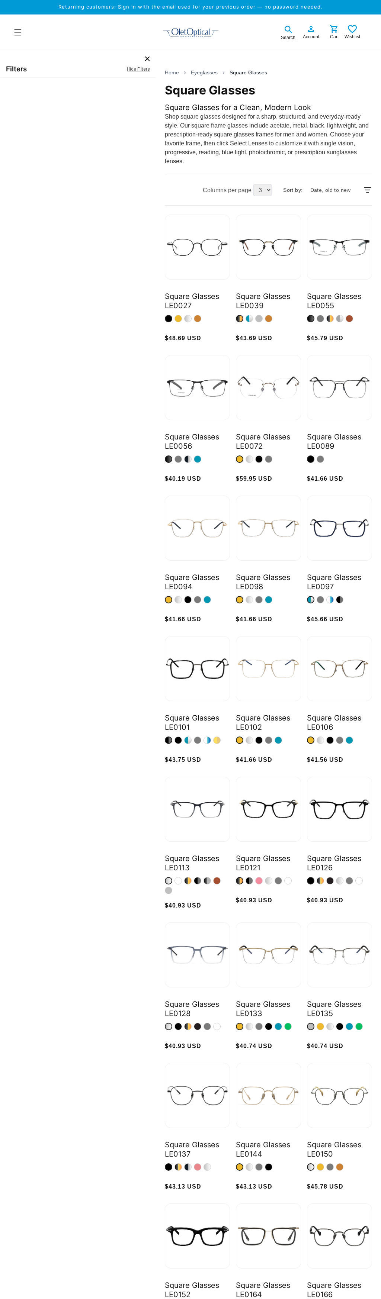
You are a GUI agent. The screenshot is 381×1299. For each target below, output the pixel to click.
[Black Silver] (188, 459)
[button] (288, 32)
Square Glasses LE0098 (263, 582)
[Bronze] (197, 318)
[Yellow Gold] (217, 740)
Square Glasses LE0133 (263, 1009)
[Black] (168, 318)
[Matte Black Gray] (207, 880)
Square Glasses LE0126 (334, 863)
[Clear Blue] (330, 599)
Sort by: (292, 190)
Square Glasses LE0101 (192, 722)
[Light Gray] (168, 890)
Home (172, 72)
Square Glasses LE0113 (192, 863)
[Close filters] (147, 58)
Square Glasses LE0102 (263, 722)
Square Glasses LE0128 (192, 1009)
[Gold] (178, 318)
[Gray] (259, 318)
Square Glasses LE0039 (263, 301)
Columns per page (227, 190)
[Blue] (197, 459)
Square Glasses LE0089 (334, 441)
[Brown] (349, 318)
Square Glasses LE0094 (192, 582)
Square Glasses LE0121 (263, 863)
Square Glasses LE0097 (334, 582)
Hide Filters (138, 69)
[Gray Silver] (339, 318)
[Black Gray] (339, 599)
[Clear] (178, 880)
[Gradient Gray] (168, 880)
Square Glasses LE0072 (263, 441)
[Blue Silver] (249, 318)
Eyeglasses (204, 72)
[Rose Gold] (197, 1167)
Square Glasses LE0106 (334, 722)
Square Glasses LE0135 (334, 1009)
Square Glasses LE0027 (192, 301)
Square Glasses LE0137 (192, 1149)
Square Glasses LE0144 (263, 1149)
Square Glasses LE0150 (334, 1149)
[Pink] (259, 880)
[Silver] (188, 318)
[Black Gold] (239, 318)
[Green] (288, 1026)
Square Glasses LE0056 (192, 441)
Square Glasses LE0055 (334, 301)
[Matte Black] (330, 880)
